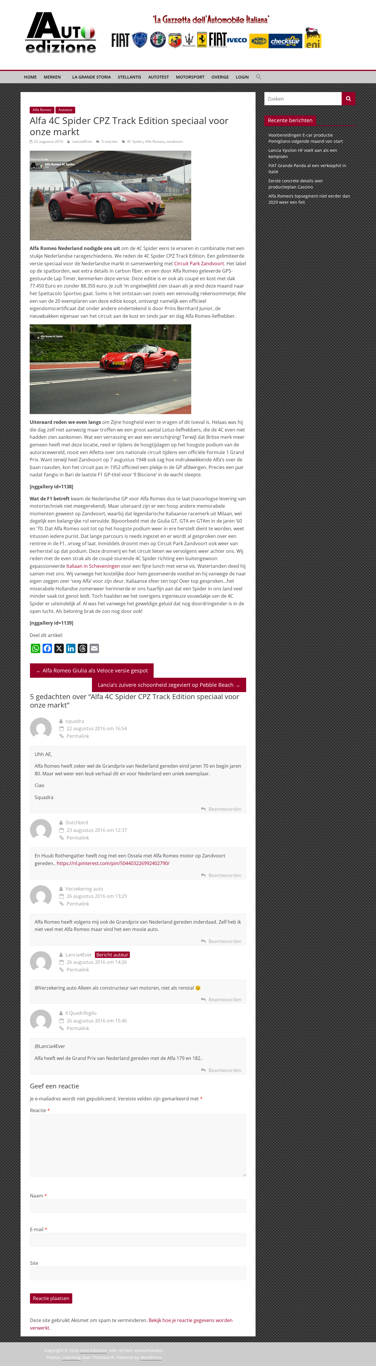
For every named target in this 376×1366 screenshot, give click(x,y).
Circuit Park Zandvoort (199, 263)
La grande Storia (91, 77)
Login (242, 77)
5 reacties (109, 141)
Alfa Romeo (42, 109)
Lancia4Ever (82, 141)
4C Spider (135, 141)
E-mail (38, 1229)
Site (34, 1263)
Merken (52, 77)
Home (30, 77)
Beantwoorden (225, 809)
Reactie (40, 1110)
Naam (38, 1195)
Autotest (158, 77)
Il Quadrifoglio (81, 1013)
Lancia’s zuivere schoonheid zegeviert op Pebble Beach (169, 684)
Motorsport (190, 77)
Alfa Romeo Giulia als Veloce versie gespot (92, 670)
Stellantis (129, 77)
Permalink (78, 736)
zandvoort (174, 141)
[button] (258, 77)
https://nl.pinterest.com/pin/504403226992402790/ (113, 863)
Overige (220, 77)
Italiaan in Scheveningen (93, 566)
